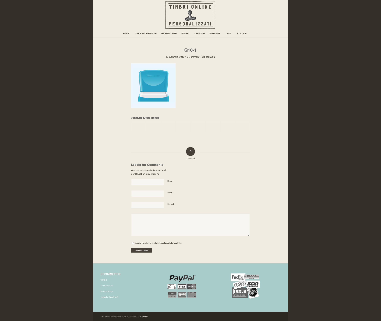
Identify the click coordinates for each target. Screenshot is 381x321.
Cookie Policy (143, 316)
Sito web (170, 204)
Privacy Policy (176, 243)
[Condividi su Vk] (213, 127)
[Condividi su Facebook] (138, 127)
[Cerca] (255, 33)
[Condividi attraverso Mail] (242, 127)
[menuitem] (126, 33)
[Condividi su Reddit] (227, 127)
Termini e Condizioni (109, 297)
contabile (211, 56)
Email (170, 192)
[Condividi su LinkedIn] (183, 127)
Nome (170, 180)
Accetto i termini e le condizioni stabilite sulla (158, 243)
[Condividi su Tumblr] (198, 127)
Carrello (103, 279)
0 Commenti (193, 56)
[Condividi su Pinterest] (168, 127)
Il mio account (106, 285)
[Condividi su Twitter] (153, 127)
